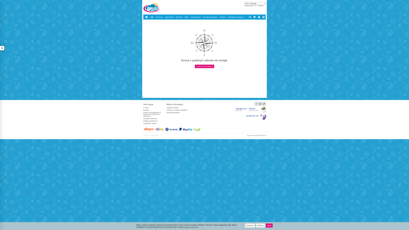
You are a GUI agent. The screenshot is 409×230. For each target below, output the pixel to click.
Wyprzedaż (169, 17)
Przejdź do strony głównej (204, 66)
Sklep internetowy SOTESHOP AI (256, 135)
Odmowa (260, 225)
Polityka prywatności (150, 121)
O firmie (146, 108)
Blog (186, 17)
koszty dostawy (154, 135)
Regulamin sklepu (172, 108)
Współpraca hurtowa (235, 17)
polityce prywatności (191, 227)
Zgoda (269, 225)
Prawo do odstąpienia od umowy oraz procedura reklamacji (152, 114)
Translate (260, 6)
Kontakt (222, 17)
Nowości (179, 17)
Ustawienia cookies (150, 123)
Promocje (159, 17)
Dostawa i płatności (210, 17)
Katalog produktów (173, 112)
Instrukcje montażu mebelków (176, 110)
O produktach (195, 17)
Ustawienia (250, 225)
